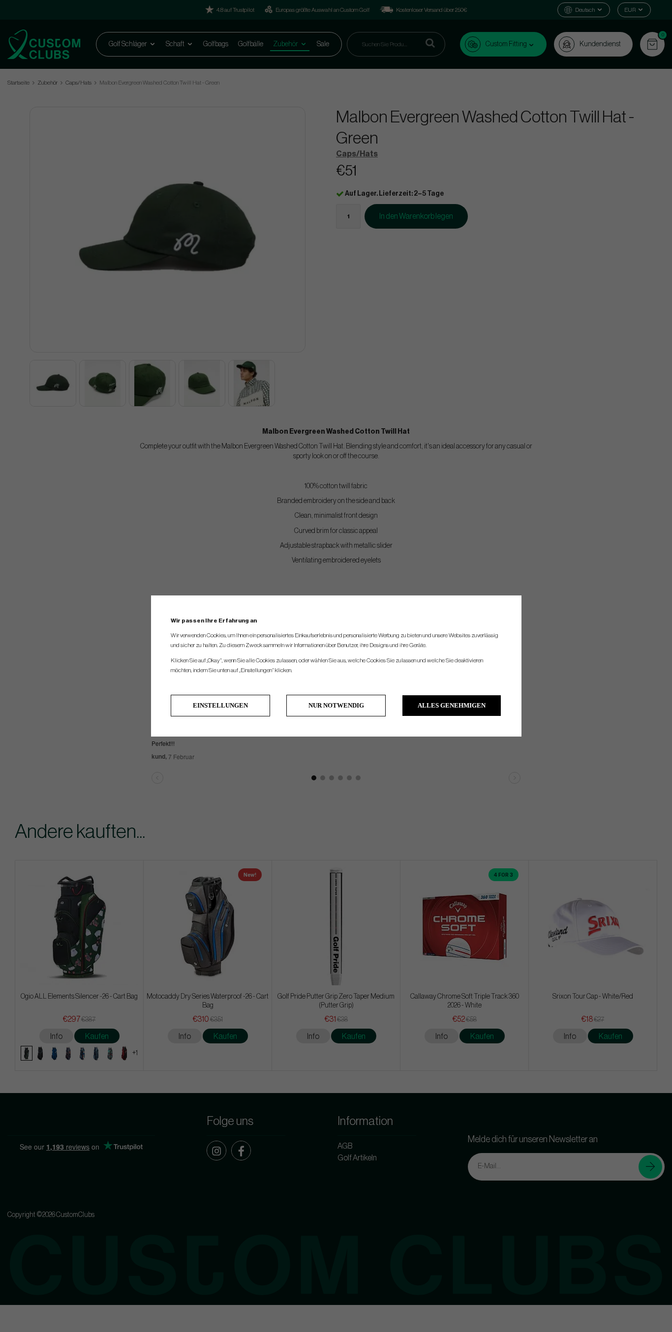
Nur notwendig (336, 705)
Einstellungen (220, 705)
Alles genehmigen (452, 705)
